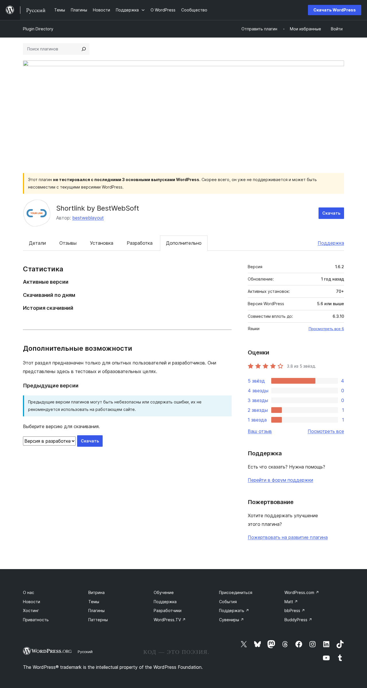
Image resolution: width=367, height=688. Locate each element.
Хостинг (31, 610)
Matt (291, 601)
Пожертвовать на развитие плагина (288, 537)
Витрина (96, 592)
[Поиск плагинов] (83, 49)
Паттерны (98, 619)
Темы (93, 601)
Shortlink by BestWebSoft (97, 208)
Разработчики (167, 610)
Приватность (36, 619)
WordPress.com (301, 592)
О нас (28, 592)
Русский (85, 651)
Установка (101, 243)
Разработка (140, 243)
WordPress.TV (170, 619)
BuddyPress (298, 619)
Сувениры (231, 619)
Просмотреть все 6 (326, 328)
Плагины (96, 610)
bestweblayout (88, 218)
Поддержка (331, 243)
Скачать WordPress (334, 9)
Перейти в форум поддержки (280, 480)
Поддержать (234, 610)
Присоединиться (235, 592)
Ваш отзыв (260, 431)
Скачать (331, 213)
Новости (31, 601)
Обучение (164, 592)
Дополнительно (184, 243)
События (228, 601)
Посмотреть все (326, 431)
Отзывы (68, 243)
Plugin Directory (38, 28)
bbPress (294, 610)
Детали (37, 243)
